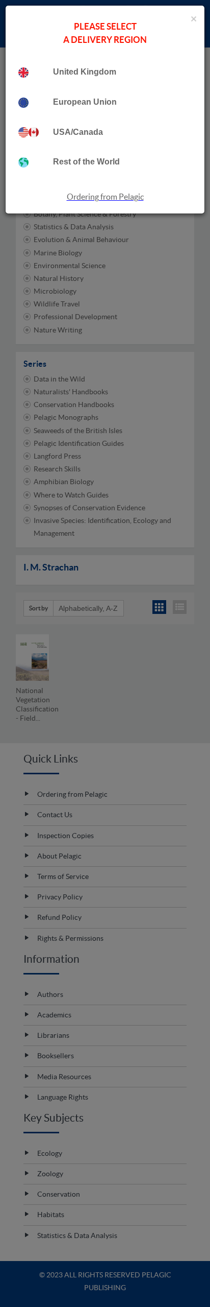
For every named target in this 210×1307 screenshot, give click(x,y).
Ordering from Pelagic (105, 196)
